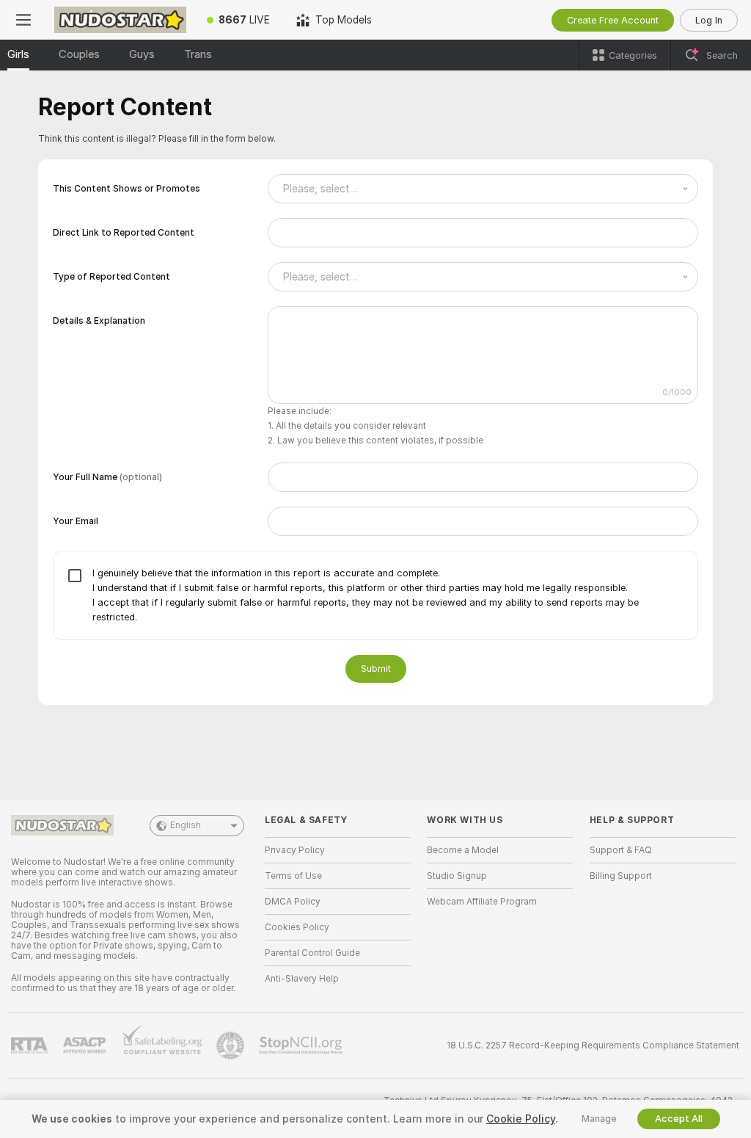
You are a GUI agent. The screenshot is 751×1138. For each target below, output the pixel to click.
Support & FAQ (621, 850)
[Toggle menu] (23, 20)
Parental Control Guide (312, 953)
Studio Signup (457, 876)
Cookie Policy (520, 1119)
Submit (376, 668)
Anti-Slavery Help (302, 979)
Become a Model (463, 850)
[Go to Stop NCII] (302, 1045)
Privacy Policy (295, 850)
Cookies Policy (297, 927)
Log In (708, 20)
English (185, 825)
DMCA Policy (292, 901)
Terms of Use (293, 876)
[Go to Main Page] (120, 20)
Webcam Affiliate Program (482, 901)
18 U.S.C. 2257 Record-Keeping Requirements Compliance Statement (593, 1045)
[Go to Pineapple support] (231, 1045)
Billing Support (621, 876)
